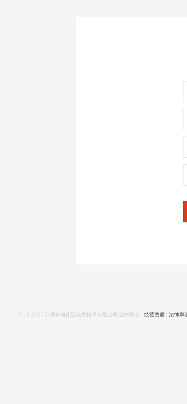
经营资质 (154, 315)
